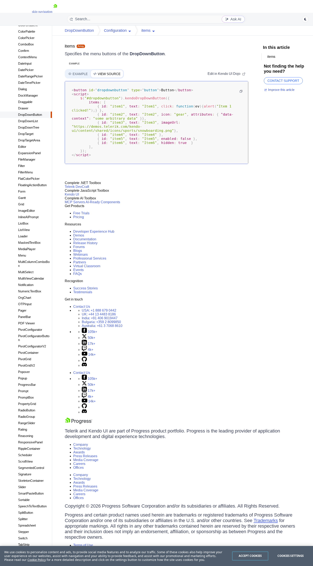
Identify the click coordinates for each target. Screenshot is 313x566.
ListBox (23, 223)
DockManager (28, 95)
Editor (22, 146)
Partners (79, 262)
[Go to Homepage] (55, 11)
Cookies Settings (290, 556)
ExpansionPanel (29, 153)
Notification (25, 285)
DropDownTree (28, 127)
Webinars (80, 254)
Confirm (23, 50)
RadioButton (26, 410)
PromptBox (26, 397)
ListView (24, 230)
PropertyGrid (27, 404)
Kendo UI (72, 194)
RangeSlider (26, 423)
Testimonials (82, 292)
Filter (21, 166)
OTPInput (25, 304)
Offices (78, 467)
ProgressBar (27, 384)
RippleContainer (29, 448)
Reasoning (25, 436)
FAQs (77, 274)
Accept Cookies (250, 556)
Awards (79, 452)
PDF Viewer (26, 323)
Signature (24, 474)
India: (100, 318)
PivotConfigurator (30, 329)
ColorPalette (26, 31)
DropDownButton (30, 114)
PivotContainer (28, 352)
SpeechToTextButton (32, 506)
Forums (79, 247)
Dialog (22, 89)
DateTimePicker (29, 82)
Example (74, 63)
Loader (23, 236)
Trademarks (266, 520)
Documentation (84, 239)
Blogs (77, 251)
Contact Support (283, 81)
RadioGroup (26, 416)
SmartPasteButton (31, 493)
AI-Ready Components (103, 202)
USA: (99, 310)
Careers (79, 464)
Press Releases (85, 456)
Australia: (102, 326)
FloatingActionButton (32, 185)
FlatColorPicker (29, 178)
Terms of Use (83, 545)
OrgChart (24, 297)
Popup (22, 378)
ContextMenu (27, 57)
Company (80, 444)
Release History (85, 243)
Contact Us (81, 306)
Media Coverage (85, 460)
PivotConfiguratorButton (33, 338)
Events (78, 270)
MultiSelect (25, 272)
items (70, 46)
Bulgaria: (101, 322)
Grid (21, 204)
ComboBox (26, 44)
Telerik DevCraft (77, 187)
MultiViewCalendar (31, 278)
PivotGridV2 (26, 365)
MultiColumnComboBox (34, 263)
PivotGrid (24, 359)
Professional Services (89, 258)
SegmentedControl (31, 468)
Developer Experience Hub (93, 231)
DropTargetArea (29, 140)
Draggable (25, 102)
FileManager (26, 159)
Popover (24, 372)
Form (22, 191)
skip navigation (42, 11)
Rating (22, 429)
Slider (22, 487)
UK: (99, 314)
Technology (82, 448)
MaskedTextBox (29, 242)
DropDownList (28, 121)
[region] (156, 556)
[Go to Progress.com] (78, 423)
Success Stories (85, 288)
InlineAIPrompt (28, 217)
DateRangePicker (30, 76)
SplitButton (25, 512)
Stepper (23, 532)
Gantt (22, 198)
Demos (78, 235)
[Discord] (84, 365)
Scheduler (25, 455)
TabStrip (23, 544)
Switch (22, 538)
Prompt (23, 391)
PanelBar (24, 317)
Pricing (78, 217)
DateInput (25, 63)
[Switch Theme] (305, 19)
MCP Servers (75, 202)
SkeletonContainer (31, 480)
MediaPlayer (27, 249)
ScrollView (25, 461)
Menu (22, 255)
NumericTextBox (29, 291)
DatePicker (26, 70)
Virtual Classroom (86, 266)
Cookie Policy (36, 560)
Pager (22, 310)
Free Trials (81, 213)
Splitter (23, 519)
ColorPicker (26, 38)
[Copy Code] (241, 91)
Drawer (23, 108)
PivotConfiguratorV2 (32, 346)
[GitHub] (84, 360)
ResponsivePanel (30, 442)
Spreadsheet (27, 525)
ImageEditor (26, 210)
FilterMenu (25, 172)
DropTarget (25, 134)
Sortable (24, 500)
